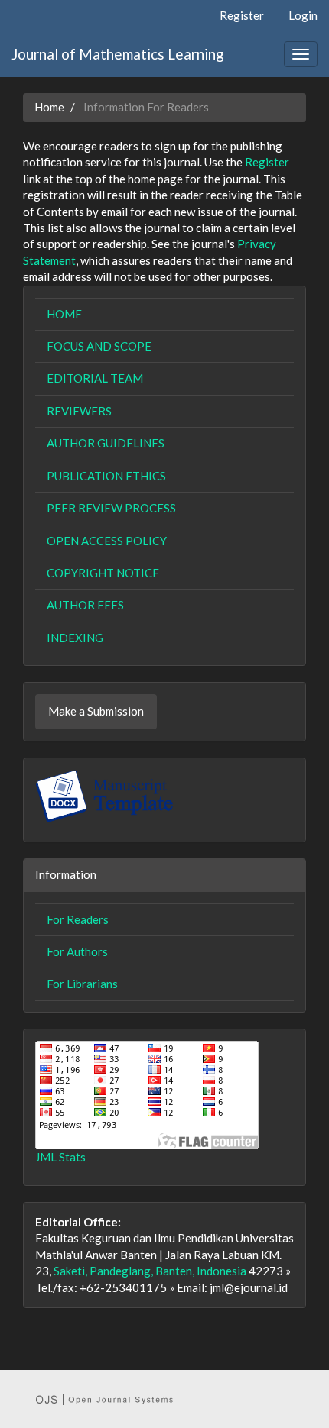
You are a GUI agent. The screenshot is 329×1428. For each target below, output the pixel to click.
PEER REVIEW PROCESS (111, 508)
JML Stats (60, 1157)
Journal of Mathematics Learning (117, 54)
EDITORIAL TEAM (95, 378)
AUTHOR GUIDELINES (105, 443)
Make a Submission (96, 711)
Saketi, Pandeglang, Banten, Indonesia (150, 1271)
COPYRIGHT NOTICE (103, 573)
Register (242, 15)
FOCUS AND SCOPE (99, 346)
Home (49, 107)
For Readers (78, 919)
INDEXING (75, 638)
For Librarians (82, 983)
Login (303, 15)
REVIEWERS (79, 411)
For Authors (77, 951)
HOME (64, 314)
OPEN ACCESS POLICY (107, 541)
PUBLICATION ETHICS (106, 476)
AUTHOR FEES (85, 605)
